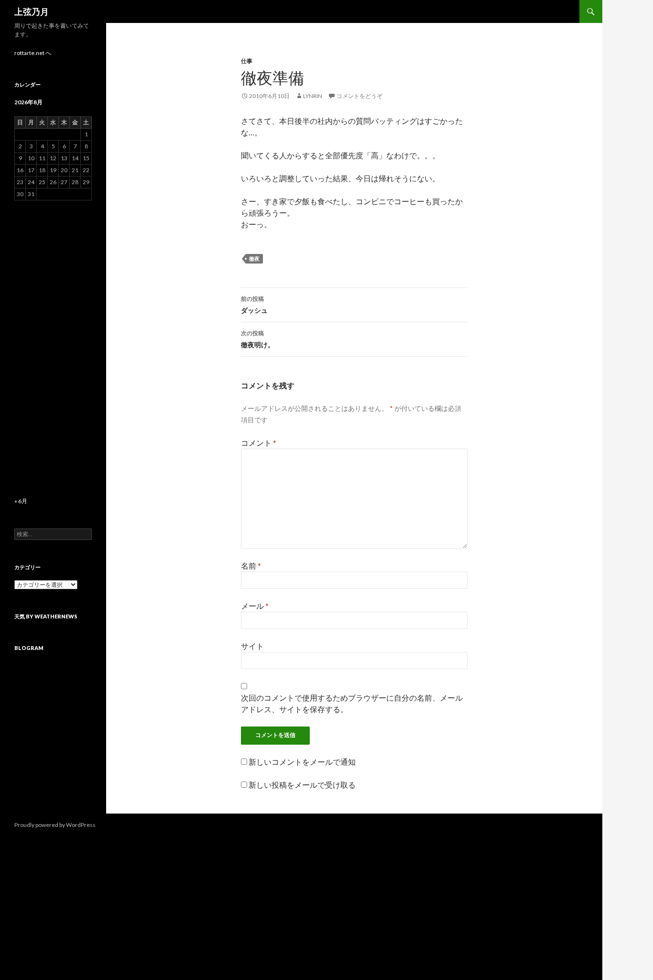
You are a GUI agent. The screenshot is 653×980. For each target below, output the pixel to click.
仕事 (246, 61)
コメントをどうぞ (359, 95)
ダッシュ (254, 304)
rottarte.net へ (32, 52)
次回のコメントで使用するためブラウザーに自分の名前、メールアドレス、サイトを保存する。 (352, 703)
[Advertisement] (53, 348)
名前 (251, 565)
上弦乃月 (31, 11)
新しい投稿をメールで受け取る (302, 784)
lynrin (312, 95)
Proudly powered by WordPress (55, 824)
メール (255, 605)
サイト (252, 645)
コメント (258, 442)
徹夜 (254, 258)
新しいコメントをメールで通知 (302, 761)
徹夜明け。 (257, 339)
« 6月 (20, 501)
